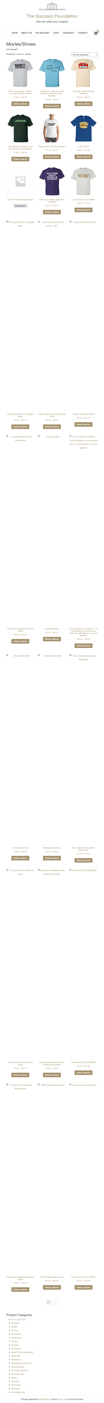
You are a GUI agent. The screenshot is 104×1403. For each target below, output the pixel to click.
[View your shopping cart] (96, 34)
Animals (15, 1323)
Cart (56, 32)
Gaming (15, 1344)
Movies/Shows (18, 1366)
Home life (15, 1355)
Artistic (14, 1326)
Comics (14, 1330)
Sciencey (15, 1388)
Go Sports (15, 1348)
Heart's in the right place (22, 1352)
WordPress (44, 1399)
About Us (26, 32)
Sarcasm (15, 1381)
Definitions (16, 1333)
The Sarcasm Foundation (52, 16)
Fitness (14, 1341)
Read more (20, 205)
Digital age (16, 1337)
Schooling (16, 1384)
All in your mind (18, 1319)
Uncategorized (18, 1392)
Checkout (68, 32)
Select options (20, 103)
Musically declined (19, 1370)
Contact (83, 32)
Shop (15, 32)
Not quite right (17, 1374)
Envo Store (63, 1399)
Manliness (16, 1359)
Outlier (14, 1377)
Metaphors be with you (21, 1363)
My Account (42, 32)
